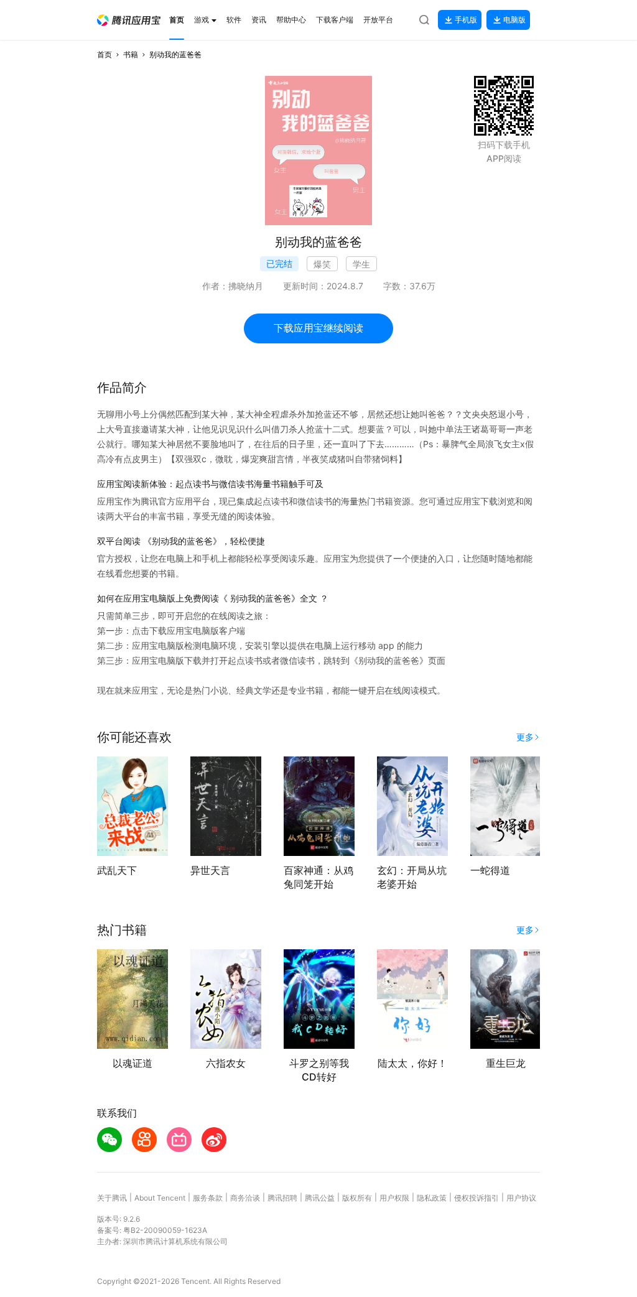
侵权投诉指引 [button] (476, 1197)
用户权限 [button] (394, 1197)
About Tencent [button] (159, 1197)
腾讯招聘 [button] (282, 1197)
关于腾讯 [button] (112, 1197)
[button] (128, 20)
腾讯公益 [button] (320, 1197)
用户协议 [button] (521, 1197)
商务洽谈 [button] (245, 1197)
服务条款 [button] (208, 1197)
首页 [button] (104, 54)
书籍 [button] (130, 54)
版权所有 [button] (357, 1197)
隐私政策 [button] (432, 1197)
